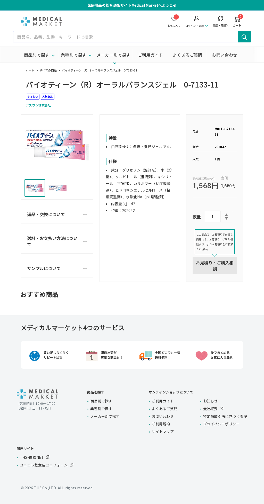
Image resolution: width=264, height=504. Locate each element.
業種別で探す (73, 55)
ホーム (30, 70)
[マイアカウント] (220, 19)
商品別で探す (36, 55)
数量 (197, 216)
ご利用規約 (161, 423)
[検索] (244, 36)
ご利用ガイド (150, 55)
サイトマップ (163, 431)
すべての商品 (48, 70)
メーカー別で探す (113, 55)
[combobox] (132, 36)
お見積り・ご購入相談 (215, 265)
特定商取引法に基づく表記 (225, 416)
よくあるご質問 (187, 55)
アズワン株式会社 (38, 105)
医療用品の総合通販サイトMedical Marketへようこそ (132, 5)
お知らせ (210, 400)
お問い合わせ (224, 55)
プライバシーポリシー (221, 423)
